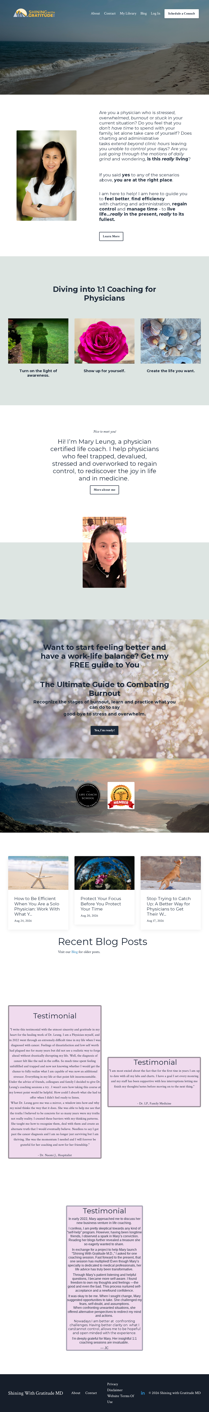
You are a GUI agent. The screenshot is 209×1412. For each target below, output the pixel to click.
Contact (110, 13)
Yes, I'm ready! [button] (104, 730)
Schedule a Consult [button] (181, 13)
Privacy (112, 1384)
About (95, 13)
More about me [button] (104, 490)
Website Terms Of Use (120, 1399)
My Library (128, 13)
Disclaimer (115, 1390)
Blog (143, 13)
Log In (155, 13)
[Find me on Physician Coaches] (121, 795)
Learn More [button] (111, 236)
